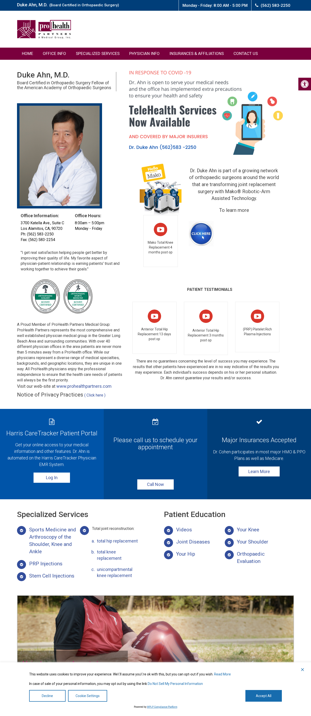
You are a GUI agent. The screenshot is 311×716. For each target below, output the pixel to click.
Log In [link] (52, 477)
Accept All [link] (263, 696)
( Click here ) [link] (94, 395)
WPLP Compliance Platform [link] (162, 707)
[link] (304, 84)
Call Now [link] (155, 484)
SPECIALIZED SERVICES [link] (98, 53)
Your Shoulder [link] (252, 542)
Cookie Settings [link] (88, 696)
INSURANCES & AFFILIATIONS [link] (196, 53)
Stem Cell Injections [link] (51, 576)
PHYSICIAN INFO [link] (144, 53)
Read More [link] (222, 674)
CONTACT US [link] (245, 53)
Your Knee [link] (248, 530)
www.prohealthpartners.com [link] (84, 386)
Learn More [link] (259, 471)
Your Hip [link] (185, 554)
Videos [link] (184, 530)
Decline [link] (47, 696)
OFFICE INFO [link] (54, 53)
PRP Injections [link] (45, 564)
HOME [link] (27, 53)
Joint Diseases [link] (193, 542)
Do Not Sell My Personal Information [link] (175, 684)
